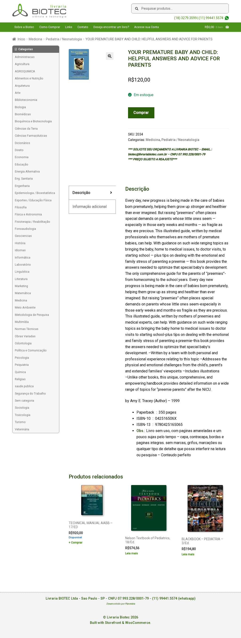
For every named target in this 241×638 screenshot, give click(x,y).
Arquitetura (22, 85)
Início (21, 39)
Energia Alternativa (27, 171)
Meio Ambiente (25, 307)
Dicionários (22, 143)
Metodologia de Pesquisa (32, 315)
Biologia (20, 107)
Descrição (81, 192)
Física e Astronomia (28, 214)
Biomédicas (23, 114)
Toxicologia (22, 415)
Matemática (23, 293)
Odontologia (23, 343)
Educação (21, 164)
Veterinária (22, 429)
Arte (17, 93)
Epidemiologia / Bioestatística (35, 193)
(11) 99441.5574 (211, 18)
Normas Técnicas (26, 329)
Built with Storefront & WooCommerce (120, 623)
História (20, 243)
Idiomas (20, 250)
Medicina (35, 39)
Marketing (21, 286)
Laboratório (23, 264)
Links (68, 27)
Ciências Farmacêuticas (31, 135)
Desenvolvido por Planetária (120, 603)
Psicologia (22, 357)
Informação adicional (89, 206)
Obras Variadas (25, 336)
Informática (22, 257)
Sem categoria (24, 400)
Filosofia (21, 207)
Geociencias (23, 236)
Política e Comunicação (31, 350)
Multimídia (22, 322)
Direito (19, 150)
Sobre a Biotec (24, 27)
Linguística (22, 271)
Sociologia (22, 407)
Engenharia (22, 186)
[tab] (92, 193)
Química (20, 372)
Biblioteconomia (26, 100)
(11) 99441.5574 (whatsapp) (174, 599)
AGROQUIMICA (25, 71)
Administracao (25, 57)
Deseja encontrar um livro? (111, 27)
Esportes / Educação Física (33, 200)
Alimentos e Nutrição (29, 78)
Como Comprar (49, 27)
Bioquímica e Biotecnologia (33, 121)
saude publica (24, 386)
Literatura (21, 279)
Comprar (141, 112)
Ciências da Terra (26, 128)
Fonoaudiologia (25, 229)
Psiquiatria (22, 364)
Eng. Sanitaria (24, 178)
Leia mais (131, 553)
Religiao (20, 379)
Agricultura (22, 64)
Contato (82, 27)
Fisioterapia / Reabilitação (32, 221)
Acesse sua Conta (146, 27)
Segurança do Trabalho (30, 393)
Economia (21, 157)
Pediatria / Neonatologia (64, 39)
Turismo (20, 422)
